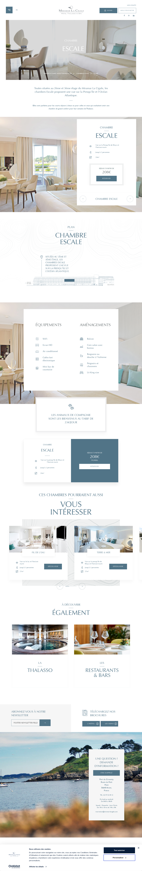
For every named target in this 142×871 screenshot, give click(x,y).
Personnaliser (118, 857)
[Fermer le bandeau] (138, 848)
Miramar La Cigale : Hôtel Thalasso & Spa (58, 73)
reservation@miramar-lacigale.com (106, 812)
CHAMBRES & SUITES (82, 73)
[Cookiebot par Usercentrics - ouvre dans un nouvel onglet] (14, 866)
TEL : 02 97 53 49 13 (106, 795)
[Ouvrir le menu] (9, 10)
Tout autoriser (119, 850)
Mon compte (131, 5)
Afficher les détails (36, 867)
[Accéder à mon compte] (71, 10)
